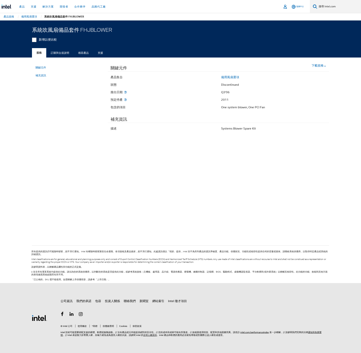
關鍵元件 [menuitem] (41, 67)
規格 (39, 53)
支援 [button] (33, 6)
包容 (98, 301)
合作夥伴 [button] (80, 6)
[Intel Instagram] (81, 314)
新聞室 (144, 301)
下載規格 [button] (318, 65)
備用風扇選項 (230, 77)
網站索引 (158, 301)
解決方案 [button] (48, 6)
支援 (100, 53)
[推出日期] (125, 92)
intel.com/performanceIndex (254, 332)
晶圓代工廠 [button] (99, 6)
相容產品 (83, 53)
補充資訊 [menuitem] (41, 75)
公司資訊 (67, 301)
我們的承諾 (83, 301)
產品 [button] (22, 6)
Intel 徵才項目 (177, 301)
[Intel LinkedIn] (71, 314)
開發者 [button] (64, 6)
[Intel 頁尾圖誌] (39, 318)
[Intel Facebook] (62, 314)
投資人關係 (112, 301)
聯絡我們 (130, 301)
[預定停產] (125, 99)
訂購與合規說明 (60, 53)
